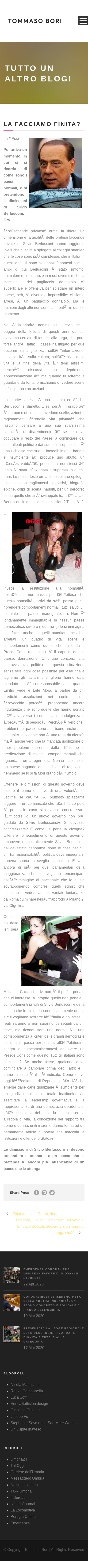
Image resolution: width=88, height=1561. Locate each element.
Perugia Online (23, 1517)
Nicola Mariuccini (25, 1385)
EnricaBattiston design (29, 1404)
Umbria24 (19, 1459)
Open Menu (83, 20)
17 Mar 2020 (33, 1348)
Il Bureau (18, 1498)
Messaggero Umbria (27, 1478)
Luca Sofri (19, 1397)
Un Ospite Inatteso (26, 1429)
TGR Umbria (21, 1491)
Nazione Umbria (24, 1485)
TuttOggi (18, 1466)
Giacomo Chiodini (26, 1410)
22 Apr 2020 (33, 1284)
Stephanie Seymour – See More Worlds (44, 1423)
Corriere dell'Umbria (27, 1472)
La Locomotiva (23, 1510)
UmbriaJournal (23, 1504)
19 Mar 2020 (33, 1316)
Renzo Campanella (27, 1391)
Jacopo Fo (19, 1417)
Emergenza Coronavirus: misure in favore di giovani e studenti (50, 1273)
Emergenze (20, 1523)
